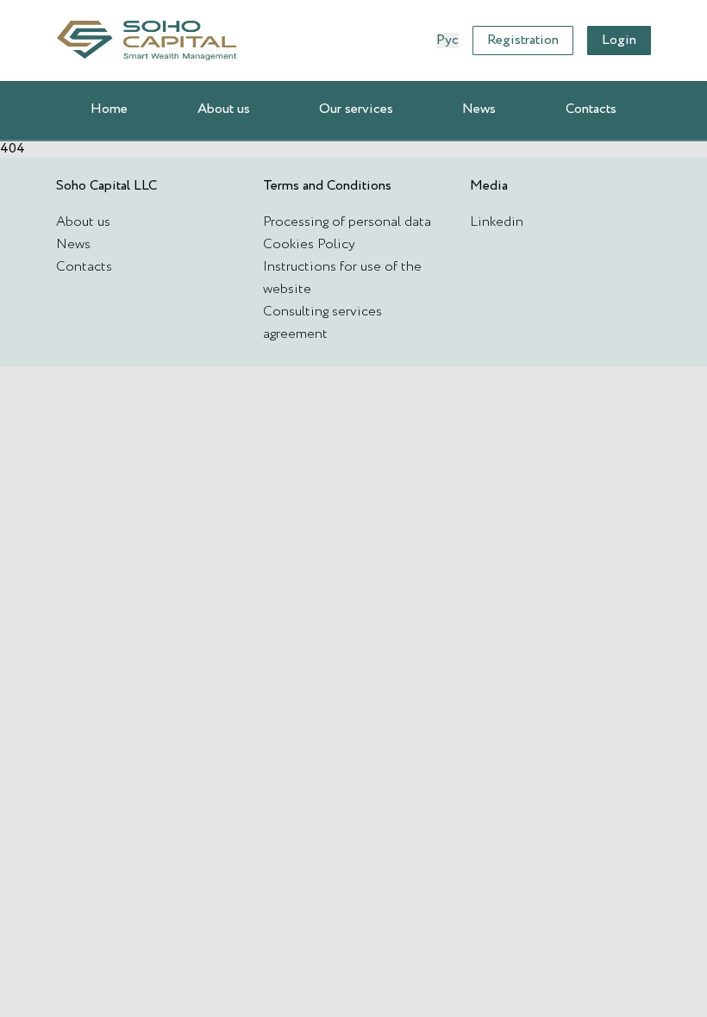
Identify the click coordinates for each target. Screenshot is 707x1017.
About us (223, 109)
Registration (523, 40)
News (479, 109)
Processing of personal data (347, 222)
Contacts (591, 109)
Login (619, 40)
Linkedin (496, 222)
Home (109, 109)
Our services (356, 109)
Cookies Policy (309, 244)
